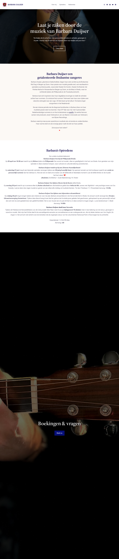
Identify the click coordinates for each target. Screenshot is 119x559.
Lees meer (59, 48)
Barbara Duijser (15, 5)
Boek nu (59, 433)
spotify (71, 112)
